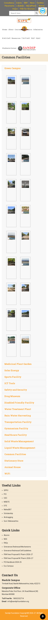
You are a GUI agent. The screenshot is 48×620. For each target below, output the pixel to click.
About (11, 29)
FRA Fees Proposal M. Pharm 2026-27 (18, 558)
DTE (5, 506)
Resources (16, 38)
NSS (5, 539)
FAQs (6, 543)
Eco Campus (9, 566)
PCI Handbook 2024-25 (13, 562)
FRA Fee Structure (27, 9)
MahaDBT (8, 510)
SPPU (6, 490)
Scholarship (8, 513)
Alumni (6, 535)
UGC (5, 498)
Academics (27, 29)
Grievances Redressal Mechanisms (17, 547)
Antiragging (8, 517)
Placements (9, 6)
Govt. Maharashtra (11, 521)
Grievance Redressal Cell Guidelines (17, 551)
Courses (18, 29)
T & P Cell (26, 38)
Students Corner (9, 48)
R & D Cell (6, 38)
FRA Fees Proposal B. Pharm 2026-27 (18, 554)
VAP (33, 38)
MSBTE (7, 502)
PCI (5, 494)
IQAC (38, 38)
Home (4, 29)
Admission (38, 29)
